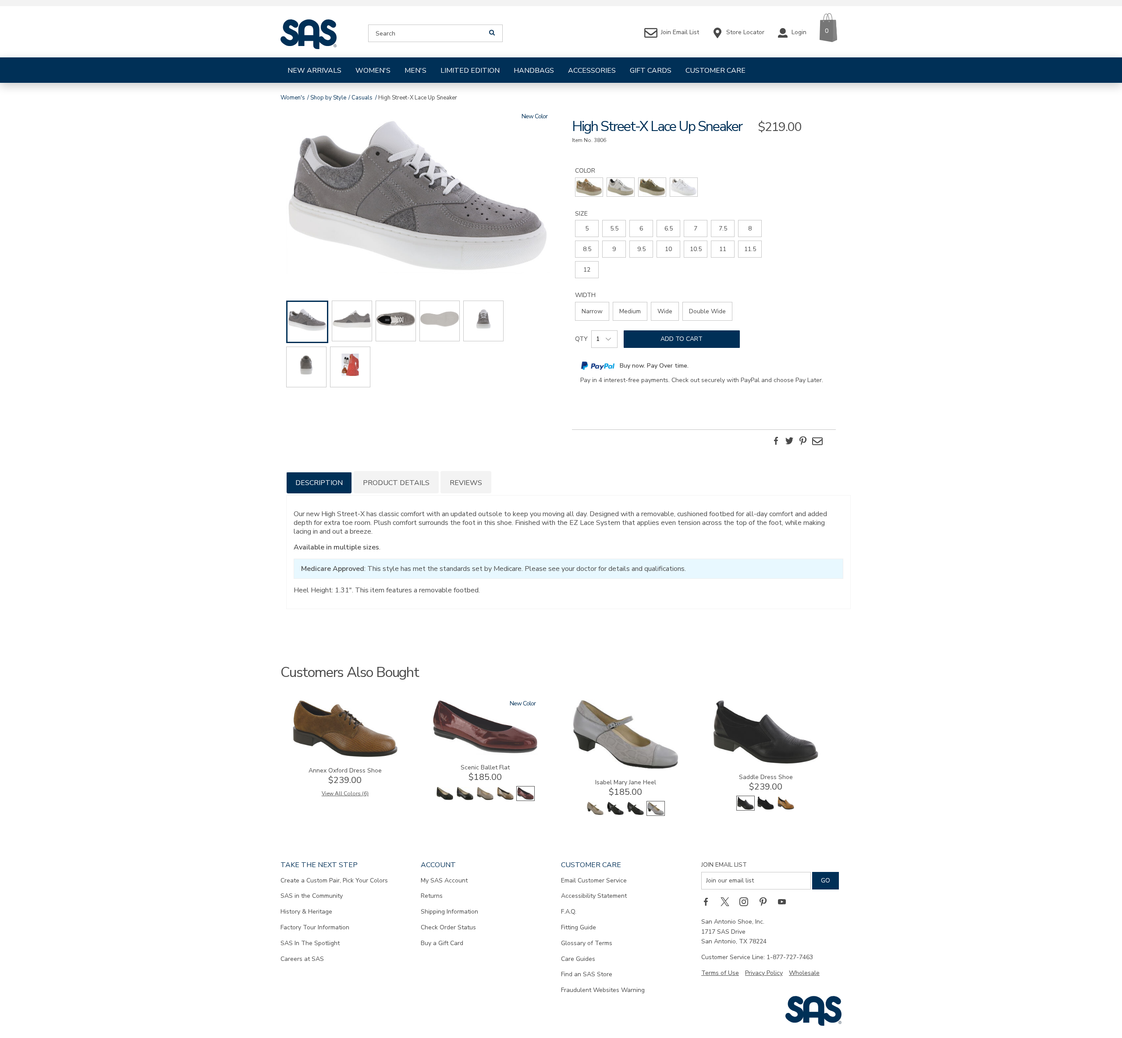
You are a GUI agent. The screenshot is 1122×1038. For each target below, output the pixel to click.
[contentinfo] (589, 187)
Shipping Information (449, 911)
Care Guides (578, 959)
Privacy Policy (764, 973)
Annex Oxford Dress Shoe (345, 770)
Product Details (396, 483)
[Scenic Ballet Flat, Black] (465, 799)
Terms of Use (720, 973)
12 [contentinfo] (586, 270)
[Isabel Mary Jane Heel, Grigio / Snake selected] (655, 814)
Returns (432, 896)
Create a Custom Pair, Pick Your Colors (334, 880)
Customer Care (715, 70)
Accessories (592, 70)
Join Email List (724, 865)
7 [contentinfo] (695, 228)
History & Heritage (306, 911)
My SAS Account (444, 880)
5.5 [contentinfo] (614, 228)
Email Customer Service (594, 880)
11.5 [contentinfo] (750, 249)
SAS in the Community (311, 896)
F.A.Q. (568, 911)
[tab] (319, 482)
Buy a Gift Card (442, 943)
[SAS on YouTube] (785, 902)
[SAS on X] (728, 902)
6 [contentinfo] (641, 228)
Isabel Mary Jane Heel (625, 782)
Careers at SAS (302, 959)
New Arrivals (314, 70)
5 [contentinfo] (587, 228)
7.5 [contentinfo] (723, 228)
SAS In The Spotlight (310, 943)
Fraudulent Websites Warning (603, 990)
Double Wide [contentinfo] (707, 311)
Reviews (466, 483)
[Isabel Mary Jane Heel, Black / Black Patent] (615, 814)
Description (319, 483)
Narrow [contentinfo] (592, 311)
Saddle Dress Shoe (766, 777)
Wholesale (804, 973)
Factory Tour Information (314, 927)
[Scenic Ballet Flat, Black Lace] (445, 799)
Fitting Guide (578, 927)
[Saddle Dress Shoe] (766, 762)
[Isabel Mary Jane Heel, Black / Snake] (635, 814)
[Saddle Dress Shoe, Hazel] (786, 808)
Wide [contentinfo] (664, 311)
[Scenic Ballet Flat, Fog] (485, 799)
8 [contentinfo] (750, 228)
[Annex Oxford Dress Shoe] (345, 755)
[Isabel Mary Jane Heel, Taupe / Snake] (595, 814)
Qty (581, 339)
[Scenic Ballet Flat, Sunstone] (505, 799)
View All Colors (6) (345, 793)
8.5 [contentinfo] (587, 249)
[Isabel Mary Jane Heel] (625, 767)
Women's (373, 70)
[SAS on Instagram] (746, 902)
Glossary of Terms (586, 943)
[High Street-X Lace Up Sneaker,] (418, 197)
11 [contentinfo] (722, 249)
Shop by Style (328, 98)
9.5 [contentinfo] (641, 249)
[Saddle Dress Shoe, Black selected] (745, 808)
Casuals (362, 98)
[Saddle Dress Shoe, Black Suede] (765, 808)
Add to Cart (681, 339)
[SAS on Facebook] (708, 902)
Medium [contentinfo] (630, 311)
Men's (415, 70)
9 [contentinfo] (614, 249)
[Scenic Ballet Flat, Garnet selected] (525, 799)
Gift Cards (650, 70)
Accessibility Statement (594, 896)
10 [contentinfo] (668, 249)
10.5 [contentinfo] (696, 249)
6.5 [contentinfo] (668, 228)
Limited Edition (470, 70)
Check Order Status (448, 927)
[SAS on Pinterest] (766, 902)
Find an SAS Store (586, 974)
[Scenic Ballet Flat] (485, 752)
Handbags (534, 70)
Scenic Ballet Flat (485, 767)
